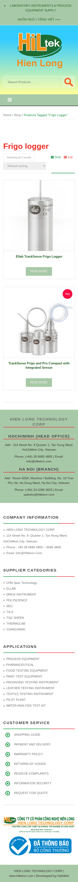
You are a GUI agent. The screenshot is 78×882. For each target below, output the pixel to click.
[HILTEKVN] (39, 50)
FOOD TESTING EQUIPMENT (27, 670)
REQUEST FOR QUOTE (31, 793)
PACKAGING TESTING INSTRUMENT (32, 682)
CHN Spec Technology (21, 582)
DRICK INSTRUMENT (21, 594)
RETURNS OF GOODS (30, 763)
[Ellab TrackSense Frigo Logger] (39, 215)
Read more (38, 271)
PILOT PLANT (16, 699)
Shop (17, 115)
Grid (58, 157)
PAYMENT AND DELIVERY (32, 744)
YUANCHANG (15, 629)
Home (7, 115)
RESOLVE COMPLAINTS (31, 773)
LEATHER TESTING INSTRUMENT (30, 688)
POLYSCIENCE (16, 600)
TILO (9, 612)
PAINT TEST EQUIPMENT (24, 676)
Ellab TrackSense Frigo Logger (39, 256)
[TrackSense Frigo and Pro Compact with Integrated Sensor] (39, 322)
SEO (9, 606)
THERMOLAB (15, 623)
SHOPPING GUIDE (27, 734)
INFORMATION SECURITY (32, 783)
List (70, 157)
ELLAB (11, 588)
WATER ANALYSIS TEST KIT (26, 705)
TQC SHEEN (15, 617)
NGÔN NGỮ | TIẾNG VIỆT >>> (39, 19)
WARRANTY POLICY (28, 754)
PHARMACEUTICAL (20, 664)
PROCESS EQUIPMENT (23, 659)
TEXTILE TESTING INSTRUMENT (30, 694)
